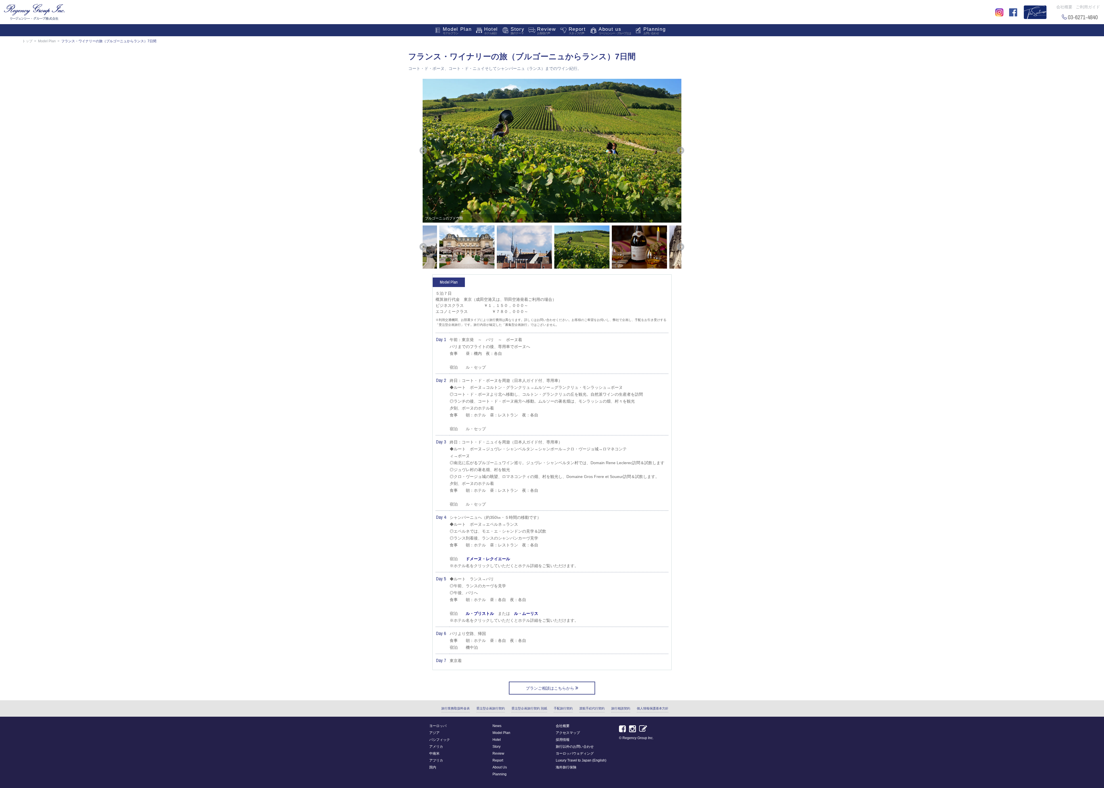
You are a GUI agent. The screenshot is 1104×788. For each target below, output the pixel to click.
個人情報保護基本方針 (652, 708)
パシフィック (439, 740)
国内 (432, 767)
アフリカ (436, 760)
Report (577, 30)
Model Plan (457, 30)
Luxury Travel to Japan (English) (581, 760)
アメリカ (436, 747)
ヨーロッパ (437, 726)
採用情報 (563, 740)
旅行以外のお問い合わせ (575, 747)
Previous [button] (423, 150)
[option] (552, 151)
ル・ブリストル (480, 613)
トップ (27, 41)
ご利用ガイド (1088, 7)
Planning (654, 30)
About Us (499, 767)
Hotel (491, 30)
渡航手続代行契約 (592, 708)
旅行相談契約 (620, 708)
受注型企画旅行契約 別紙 (529, 708)
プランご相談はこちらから (550, 688)
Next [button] (680, 150)
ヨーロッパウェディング (575, 753)
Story (518, 30)
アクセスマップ (568, 733)
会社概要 (1064, 7)
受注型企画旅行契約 (490, 708)
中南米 (434, 753)
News (496, 726)
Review (546, 30)
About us (615, 30)
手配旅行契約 (563, 708)
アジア (434, 733)
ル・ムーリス (526, 613)
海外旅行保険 (566, 767)
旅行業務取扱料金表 (455, 708)
